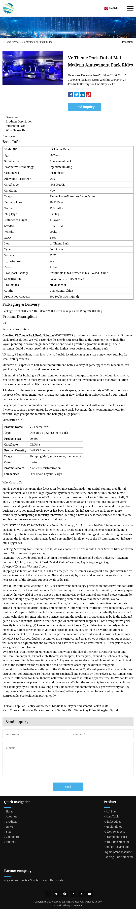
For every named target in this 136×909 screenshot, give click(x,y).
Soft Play (110, 811)
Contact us (12, 837)
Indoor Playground (117, 847)
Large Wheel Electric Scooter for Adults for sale (32, 880)
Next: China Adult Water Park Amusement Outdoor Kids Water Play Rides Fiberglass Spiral (60, 710)
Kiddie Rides (113, 821)
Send (68, 787)
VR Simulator (113, 826)
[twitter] (56, 894)
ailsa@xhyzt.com (72, 905)
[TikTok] (81, 894)
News (9, 826)
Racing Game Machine (119, 857)
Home (8, 41)
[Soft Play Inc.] (8, 8)
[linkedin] (73, 894)
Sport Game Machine (118, 852)
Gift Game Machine (117, 842)
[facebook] (48, 894)
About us (11, 816)
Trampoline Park (116, 837)
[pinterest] (64, 894)
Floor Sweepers (115, 831)
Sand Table (112, 816)
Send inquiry (85, 107)
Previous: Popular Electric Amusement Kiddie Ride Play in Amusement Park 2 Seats (55, 706)
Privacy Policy (93, 901)
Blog (9, 831)
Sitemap (11, 842)
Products (18, 41)
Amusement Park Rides (39, 41)
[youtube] (89, 894)
